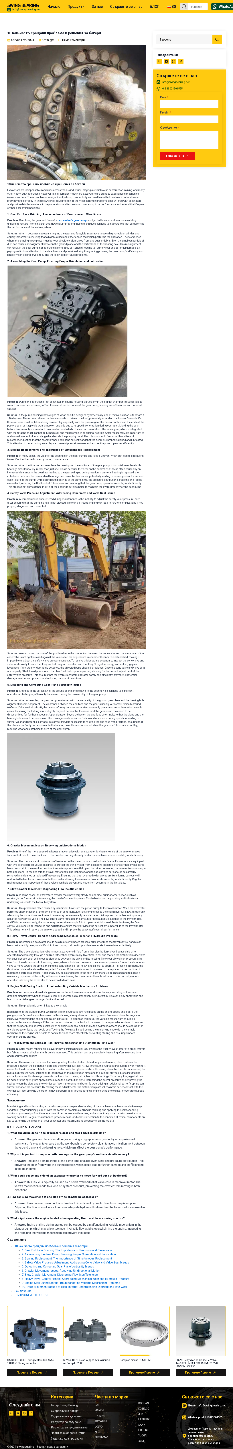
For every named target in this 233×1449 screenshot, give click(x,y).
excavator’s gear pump (72, 220)
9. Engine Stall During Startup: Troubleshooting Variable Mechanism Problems (71, 1283)
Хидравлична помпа (64, 1411)
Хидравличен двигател (66, 1416)
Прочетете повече (29, 1372)
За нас (97, 6)
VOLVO (99, 1426)
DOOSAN (143, 1403)
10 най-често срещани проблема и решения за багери (51, 1246)
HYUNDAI (100, 1415)
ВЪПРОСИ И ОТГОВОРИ (31, 1295)
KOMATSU (101, 1421)
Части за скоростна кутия (68, 1433)
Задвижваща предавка (67, 1438)
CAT (97, 1405)
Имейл (165, 112)
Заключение (23, 1291)
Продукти (76, 6)
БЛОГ (154, 6)
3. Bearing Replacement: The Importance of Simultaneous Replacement (67, 1258)
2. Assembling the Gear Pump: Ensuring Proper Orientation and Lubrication (69, 1254)
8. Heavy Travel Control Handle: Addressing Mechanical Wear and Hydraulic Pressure (75, 1279)
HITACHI (99, 1410)
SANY (141, 1424)
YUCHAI (142, 1435)
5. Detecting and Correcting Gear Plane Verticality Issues (58, 1266)
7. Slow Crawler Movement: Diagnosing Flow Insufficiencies (60, 1274)
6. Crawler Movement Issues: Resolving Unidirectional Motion (61, 1270)
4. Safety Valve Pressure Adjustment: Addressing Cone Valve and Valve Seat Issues (75, 1262)
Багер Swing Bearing (64, 1405)
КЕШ (97, 1431)
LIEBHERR (144, 1419)
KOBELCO (143, 1408)
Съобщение (169, 127)
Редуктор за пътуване (66, 1422)
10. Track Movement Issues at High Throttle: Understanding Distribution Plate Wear (74, 1287)
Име (164, 97)
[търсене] (184, 6)
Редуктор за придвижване (69, 1427)
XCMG (141, 1441)
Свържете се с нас (126, 6)
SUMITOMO (101, 1437)
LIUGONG (143, 1430)
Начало (54, 6)
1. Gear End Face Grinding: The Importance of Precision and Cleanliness (67, 1250)
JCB (140, 1414)
